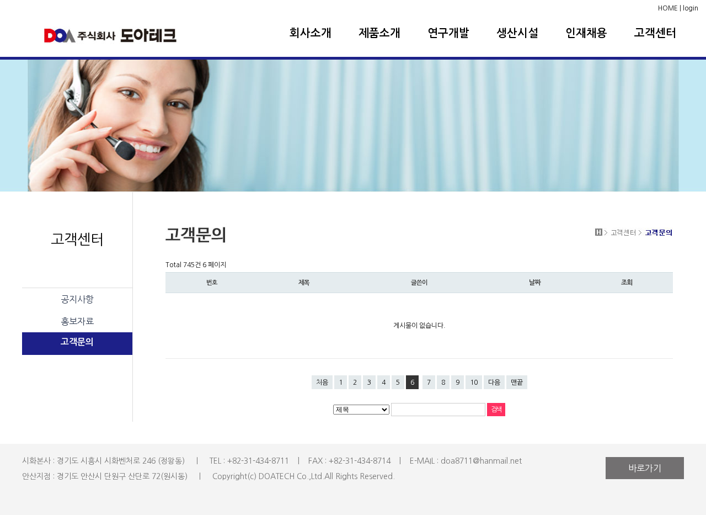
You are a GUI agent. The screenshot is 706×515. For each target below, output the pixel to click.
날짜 (534, 282)
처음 (322, 382)
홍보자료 (77, 321)
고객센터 (655, 33)
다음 (494, 382)
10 (474, 382)
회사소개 (310, 33)
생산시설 (517, 33)
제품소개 (379, 33)
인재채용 (586, 33)
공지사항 (77, 299)
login (690, 8)
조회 (626, 282)
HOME (668, 8)
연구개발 (448, 33)
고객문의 (77, 342)
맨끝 (517, 382)
